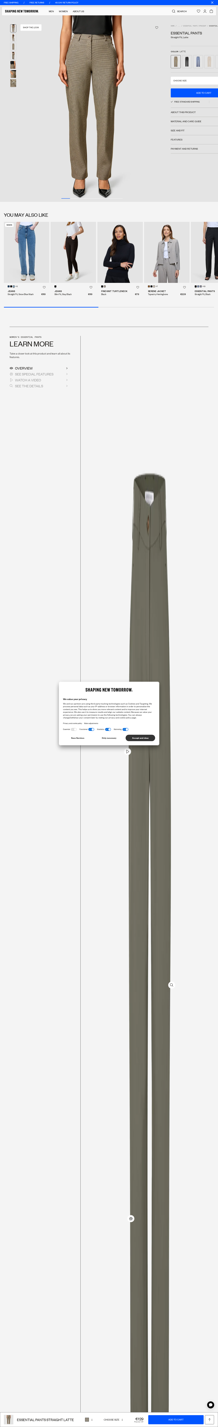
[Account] (205, 11)
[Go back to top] (209, 1419)
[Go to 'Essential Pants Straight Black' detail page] (187, 61)
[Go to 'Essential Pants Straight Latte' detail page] (175, 61)
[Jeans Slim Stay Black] (73, 252)
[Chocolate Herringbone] (149, 286)
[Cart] (211, 11)
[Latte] (89, 1420)
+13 (203, 287)
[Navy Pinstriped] (201, 286)
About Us (78, 11)
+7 (157, 287)
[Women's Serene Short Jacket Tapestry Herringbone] (167, 252)
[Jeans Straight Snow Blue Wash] (26, 252)
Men (51, 11)
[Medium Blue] (9, 286)
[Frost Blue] (198, 286)
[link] (130, 1218)
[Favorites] (198, 11)
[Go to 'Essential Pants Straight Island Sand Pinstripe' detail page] (209, 61)
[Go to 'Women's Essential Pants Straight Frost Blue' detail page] (198, 61)
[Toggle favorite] (156, 27)
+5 (16, 287)
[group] (92, 108)
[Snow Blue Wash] (14, 286)
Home (173, 26)
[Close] (212, 2)
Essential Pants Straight (194, 26)
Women (63, 11)
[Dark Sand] (105, 286)
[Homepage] (22, 11)
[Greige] (154, 286)
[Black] (102, 286)
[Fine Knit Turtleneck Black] (120, 252)
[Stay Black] (11, 286)
